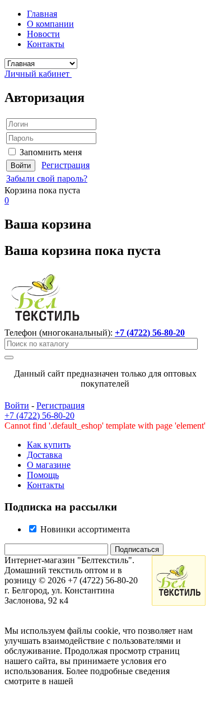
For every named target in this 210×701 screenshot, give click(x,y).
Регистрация (65, 165)
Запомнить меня (51, 152)
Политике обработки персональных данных (80, 686)
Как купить (49, 444)
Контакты (45, 44)
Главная (42, 13)
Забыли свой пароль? (46, 178)
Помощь (43, 475)
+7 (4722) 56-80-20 (150, 332)
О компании (50, 24)
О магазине (49, 465)
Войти (16, 405)
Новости (43, 34)
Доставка (44, 454)
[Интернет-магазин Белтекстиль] (45, 322)
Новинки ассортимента (84, 529)
